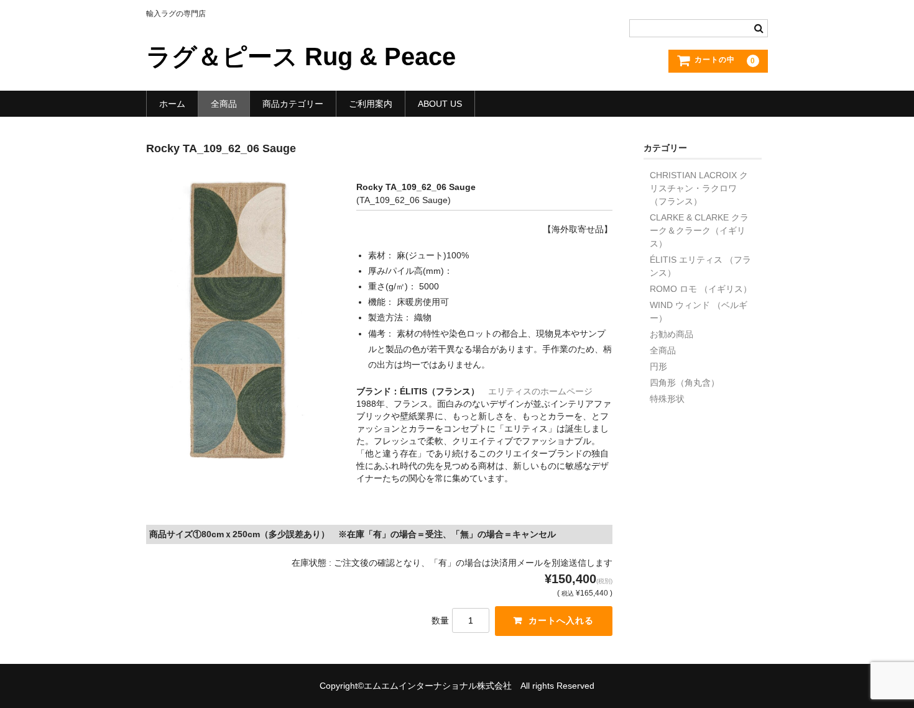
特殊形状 (667, 399)
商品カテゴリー (292, 104)
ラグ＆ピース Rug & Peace (301, 56)
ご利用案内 (370, 104)
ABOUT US (440, 104)
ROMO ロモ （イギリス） (701, 289)
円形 (658, 366)
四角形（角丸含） (684, 383)
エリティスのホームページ (540, 391)
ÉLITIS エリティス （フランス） (700, 266)
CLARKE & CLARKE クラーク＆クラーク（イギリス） (699, 230)
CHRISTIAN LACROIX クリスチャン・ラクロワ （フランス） (699, 188)
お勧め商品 (671, 334)
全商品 (224, 104)
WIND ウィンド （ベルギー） (698, 311)
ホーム (172, 104)
